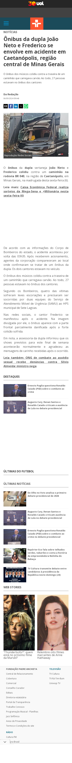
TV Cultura (36, 24)
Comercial (11, 683)
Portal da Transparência (18, 702)
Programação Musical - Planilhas (22, 712)
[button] (5, 106)
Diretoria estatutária (16, 697)
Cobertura (11, 679)
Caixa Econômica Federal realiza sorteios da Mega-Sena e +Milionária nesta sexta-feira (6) (36, 191)
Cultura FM (11, 737)
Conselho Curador (15, 688)
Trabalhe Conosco (15, 707)
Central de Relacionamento (19, 674)
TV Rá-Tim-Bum (56, 679)
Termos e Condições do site (20, 726)
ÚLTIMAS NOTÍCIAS (16, 484)
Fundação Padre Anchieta (21, 669)
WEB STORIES (12, 587)
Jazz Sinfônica (12, 716)
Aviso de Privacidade (16, 721)
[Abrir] (6, 23)
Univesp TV (54, 683)
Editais (9, 693)
